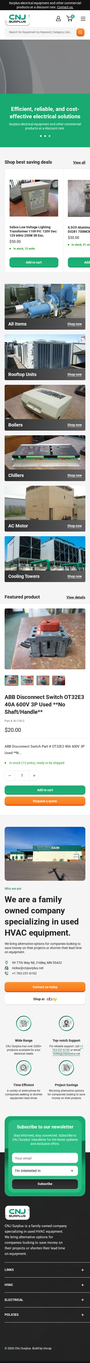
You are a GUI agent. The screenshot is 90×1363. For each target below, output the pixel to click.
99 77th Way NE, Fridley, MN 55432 (37, 963)
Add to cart (34, 262)
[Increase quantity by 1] (34, 775)
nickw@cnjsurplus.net (28, 968)
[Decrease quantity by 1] (10, 775)
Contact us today (45, 987)
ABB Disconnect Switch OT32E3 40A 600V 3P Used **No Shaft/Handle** (44, 704)
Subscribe (45, 1184)
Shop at (39, 999)
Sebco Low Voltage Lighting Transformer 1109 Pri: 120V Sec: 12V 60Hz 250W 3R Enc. (33, 231)
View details (75, 597)
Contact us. (65, 7)
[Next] (80, 638)
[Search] (80, 32)
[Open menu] (83, 19)
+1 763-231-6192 (24, 973)
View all (79, 162)
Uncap (47, 1348)
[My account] (58, 18)
